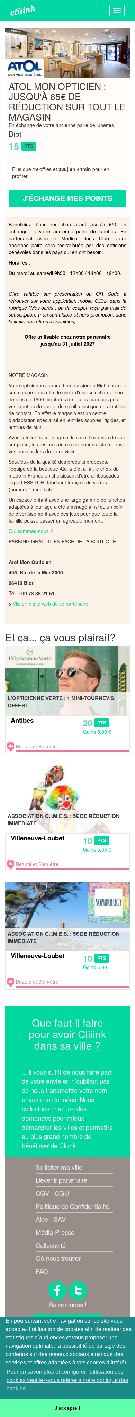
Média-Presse (55, 1232)
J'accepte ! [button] (67, 1408)
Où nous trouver (58, 1258)
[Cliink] (22, 10)
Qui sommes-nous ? (31, 530)
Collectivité (51, 1245)
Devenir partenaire (61, 1179)
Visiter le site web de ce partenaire (50, 603)
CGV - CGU (52, 1192)
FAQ (42, 1271)
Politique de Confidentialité (72, 1206)
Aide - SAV (51, 1218)
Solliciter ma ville (59, 1166)
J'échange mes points (67, 198)
